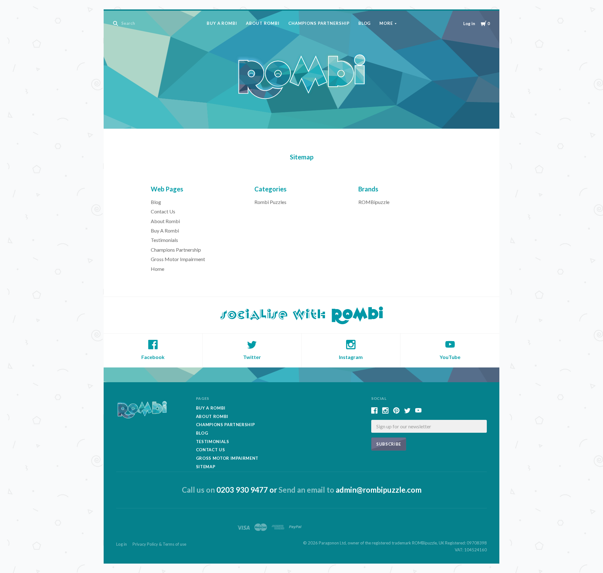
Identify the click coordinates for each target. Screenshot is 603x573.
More (386, 23)
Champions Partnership (318, 23)
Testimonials (164, 240)
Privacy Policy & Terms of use (159, 544)
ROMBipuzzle (373, 202)
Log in (469, 23)
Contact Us (163, 211)
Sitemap (205, 466)
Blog (364, 23)
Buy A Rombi (222, 23)
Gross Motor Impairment (178, 259)
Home (157, 269)
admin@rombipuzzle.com (378, 489)
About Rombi (263, 23)
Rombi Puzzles (270, 202)
